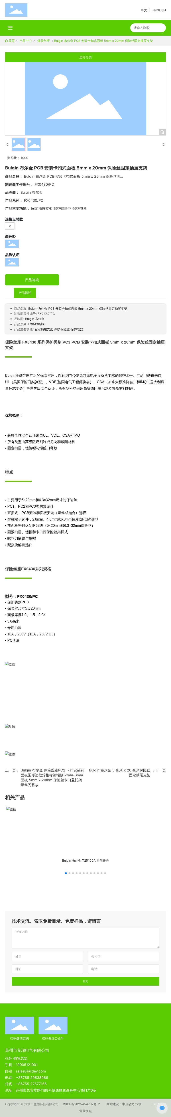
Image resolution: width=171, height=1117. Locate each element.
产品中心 (25, 41)
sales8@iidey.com (31, 1071)
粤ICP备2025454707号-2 (81, 1104)
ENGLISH (159, 10)
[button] (66, 873)
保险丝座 (43, 41)
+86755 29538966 (32, 1077)
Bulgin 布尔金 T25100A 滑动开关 (85, 860)
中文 (144, 10)
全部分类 (85, 57)
